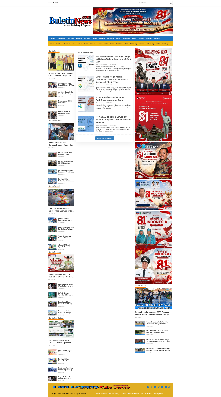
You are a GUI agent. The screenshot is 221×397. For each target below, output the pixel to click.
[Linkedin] (162, 387)
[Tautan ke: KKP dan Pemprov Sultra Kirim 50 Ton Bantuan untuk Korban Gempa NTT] (61, 197)
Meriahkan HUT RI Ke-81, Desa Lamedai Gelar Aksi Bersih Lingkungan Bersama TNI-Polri (157, 331)
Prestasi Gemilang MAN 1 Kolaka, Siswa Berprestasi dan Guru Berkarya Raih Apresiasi (59, 341)
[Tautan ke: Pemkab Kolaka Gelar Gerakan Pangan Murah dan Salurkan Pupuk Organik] (61, 131)
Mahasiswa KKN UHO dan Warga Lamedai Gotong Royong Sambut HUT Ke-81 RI (158, 349)
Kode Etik (148, 393)
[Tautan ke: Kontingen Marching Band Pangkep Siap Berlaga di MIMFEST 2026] (52, 369)
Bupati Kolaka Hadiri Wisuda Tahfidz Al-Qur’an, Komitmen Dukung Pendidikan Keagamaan (65, 285)
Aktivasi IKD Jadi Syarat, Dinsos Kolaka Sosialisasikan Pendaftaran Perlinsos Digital (66, 246)
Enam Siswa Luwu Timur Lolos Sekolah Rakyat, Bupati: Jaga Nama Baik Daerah (65, 351)
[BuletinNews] (70, 21)
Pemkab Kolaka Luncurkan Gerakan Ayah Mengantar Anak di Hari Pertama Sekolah (66, 360)
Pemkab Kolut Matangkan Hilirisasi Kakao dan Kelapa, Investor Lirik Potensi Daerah (66, 180)
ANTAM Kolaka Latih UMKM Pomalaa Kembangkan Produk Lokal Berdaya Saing (65, 162)
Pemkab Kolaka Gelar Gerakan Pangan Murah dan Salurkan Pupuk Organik (60, 144)
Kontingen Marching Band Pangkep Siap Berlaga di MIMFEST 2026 (65, 369)
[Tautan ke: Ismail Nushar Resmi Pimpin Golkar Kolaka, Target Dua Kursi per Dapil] (61, 62)
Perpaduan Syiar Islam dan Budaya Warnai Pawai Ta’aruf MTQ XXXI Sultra (65, 312)
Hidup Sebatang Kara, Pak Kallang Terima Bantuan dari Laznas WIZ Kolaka (66, 228)
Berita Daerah (100, 64)
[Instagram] (158, 387)
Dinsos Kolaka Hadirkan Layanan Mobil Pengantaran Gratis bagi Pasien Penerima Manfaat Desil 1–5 (65, 219)
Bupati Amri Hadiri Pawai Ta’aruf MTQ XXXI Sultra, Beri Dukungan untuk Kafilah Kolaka (65, 303)
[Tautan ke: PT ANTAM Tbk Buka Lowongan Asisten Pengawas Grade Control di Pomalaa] (86, 123)
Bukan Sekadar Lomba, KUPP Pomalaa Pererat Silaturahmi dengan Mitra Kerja (152, 313)
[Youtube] (165, 387)
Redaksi (123, 393)
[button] (171, 3)
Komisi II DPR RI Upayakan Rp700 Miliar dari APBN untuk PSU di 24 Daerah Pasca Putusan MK (64, 112)
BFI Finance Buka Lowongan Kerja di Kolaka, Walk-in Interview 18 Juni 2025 (113, 59)
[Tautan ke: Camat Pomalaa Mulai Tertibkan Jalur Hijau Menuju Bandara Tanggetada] (140, 323)
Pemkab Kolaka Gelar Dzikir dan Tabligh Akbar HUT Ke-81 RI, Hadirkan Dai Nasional (60, 275)
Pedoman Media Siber (135, 393)
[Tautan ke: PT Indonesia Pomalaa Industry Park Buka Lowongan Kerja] (86, 104)
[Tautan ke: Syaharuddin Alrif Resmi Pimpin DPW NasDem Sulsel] (52, 85)
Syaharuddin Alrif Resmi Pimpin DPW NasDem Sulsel (65, 84)
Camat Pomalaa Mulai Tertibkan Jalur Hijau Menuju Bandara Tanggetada (157, 323)
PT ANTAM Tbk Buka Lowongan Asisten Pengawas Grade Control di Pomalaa (113, 119)
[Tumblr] (155, 387)
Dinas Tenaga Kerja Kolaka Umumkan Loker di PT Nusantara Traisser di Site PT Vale (112, 79)
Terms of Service (101, 393)
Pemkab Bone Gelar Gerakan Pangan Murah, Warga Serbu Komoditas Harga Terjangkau (65, 153)
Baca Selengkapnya (112, 70)
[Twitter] (151, 387)
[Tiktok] (169, 387)
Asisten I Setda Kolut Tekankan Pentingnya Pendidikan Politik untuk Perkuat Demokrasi (65, 93)
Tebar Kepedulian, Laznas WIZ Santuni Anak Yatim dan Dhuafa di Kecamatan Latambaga (65, 237)
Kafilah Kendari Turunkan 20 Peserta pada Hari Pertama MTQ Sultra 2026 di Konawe (65, 294)
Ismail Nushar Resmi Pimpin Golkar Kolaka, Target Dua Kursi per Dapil (60, 74)
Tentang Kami (158, 393)
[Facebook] (148, 387)
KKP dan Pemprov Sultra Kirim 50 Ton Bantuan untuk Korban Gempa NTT (60, 210)
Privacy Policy (114, 393)
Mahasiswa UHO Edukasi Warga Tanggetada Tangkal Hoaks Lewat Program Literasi (158, 340)
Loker (106, 64)
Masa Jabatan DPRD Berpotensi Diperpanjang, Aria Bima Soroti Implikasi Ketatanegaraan (66, 102)
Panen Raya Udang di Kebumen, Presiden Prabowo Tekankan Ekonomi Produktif (66, 171)
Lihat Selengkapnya (104, 138)
